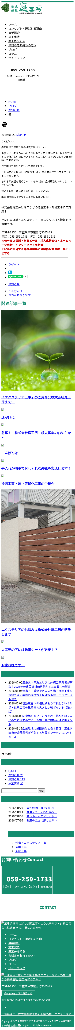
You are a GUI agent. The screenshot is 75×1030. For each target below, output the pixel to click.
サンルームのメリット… (42, 816)
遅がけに (8, 417)
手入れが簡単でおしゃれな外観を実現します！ (36, 468)
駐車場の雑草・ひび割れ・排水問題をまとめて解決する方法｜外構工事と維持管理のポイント (40, 720)
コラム (12, 53)
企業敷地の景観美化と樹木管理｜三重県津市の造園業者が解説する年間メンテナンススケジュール (40, 732)
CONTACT (13, 83)
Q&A (12, 771)
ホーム (12, 24)
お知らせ (21, 135)
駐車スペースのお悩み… (42, 812)
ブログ (12, 49)
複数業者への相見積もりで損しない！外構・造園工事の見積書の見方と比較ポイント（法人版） (40, 707)
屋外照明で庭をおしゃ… (42, 808)
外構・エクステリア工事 (30, 842)
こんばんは (9, 452)
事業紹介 (14, 32)
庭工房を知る (16, 41)
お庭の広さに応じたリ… (42, 820)
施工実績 (14, 37)
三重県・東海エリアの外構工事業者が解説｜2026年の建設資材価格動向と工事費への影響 (40, 684)
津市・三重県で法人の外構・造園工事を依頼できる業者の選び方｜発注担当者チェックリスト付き (40, 695)
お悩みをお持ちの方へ (22, 45)
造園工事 (21, 847)
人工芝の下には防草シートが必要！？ (29, 649)
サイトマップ (16, 58)
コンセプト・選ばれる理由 (25, 28)
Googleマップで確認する (18, 993)
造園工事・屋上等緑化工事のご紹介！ (29, 483)
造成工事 (21, 851)
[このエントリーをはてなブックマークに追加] (10, 273)
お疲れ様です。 (13, 665)
